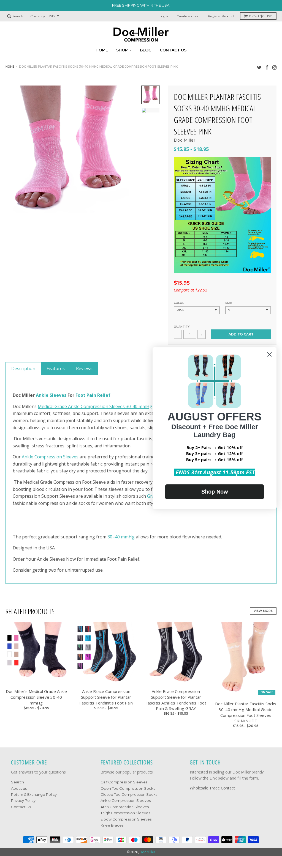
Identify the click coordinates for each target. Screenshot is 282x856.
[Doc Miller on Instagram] (274, 67)
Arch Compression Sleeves (125, 807)
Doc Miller (184, 140)
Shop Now (214, 492)
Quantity (182, 327)
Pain (91, 395)
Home (102, 50)
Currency (37, 16)
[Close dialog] (269, 354)
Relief (103, 395)
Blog (145, 50)
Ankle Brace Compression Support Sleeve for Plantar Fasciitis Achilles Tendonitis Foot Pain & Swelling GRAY (175, 700)
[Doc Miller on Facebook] (267, 67)
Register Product (221, 16)
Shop (122, 50)
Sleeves (58, 395)
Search (17, 782)
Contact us (173, 50)
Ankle (43, 395)
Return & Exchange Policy (34, 794)
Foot (80, 395)
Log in (164, 16)
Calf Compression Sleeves (124, 782)
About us (19, 788)
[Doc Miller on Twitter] (259, 67)
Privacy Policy (23, 800)
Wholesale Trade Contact (212, 788)
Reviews (84, 368)
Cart (261, 16)
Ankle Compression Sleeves (50, 457)
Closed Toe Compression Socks (129, 794)
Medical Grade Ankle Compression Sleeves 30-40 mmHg (95, 406)
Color (179, 303)
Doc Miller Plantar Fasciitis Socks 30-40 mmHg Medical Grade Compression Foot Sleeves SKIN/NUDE (245, 712)
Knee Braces (112, 825)
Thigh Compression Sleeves (125, 813)
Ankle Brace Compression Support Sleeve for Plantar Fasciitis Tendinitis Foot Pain (106, 697)
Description (23, 368)
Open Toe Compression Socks (128, 788)
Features (56, 368)
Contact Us (21, 807)
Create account (189, 16)
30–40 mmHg (121, 537)
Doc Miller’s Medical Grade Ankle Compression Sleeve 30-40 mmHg (36, 697)
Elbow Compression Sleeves (126, 819)
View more (263, 611)
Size (228, 303)
